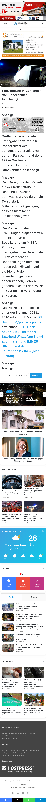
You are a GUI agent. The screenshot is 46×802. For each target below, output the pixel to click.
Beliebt (11, 597)
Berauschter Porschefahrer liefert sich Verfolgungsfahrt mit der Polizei (12, 493)
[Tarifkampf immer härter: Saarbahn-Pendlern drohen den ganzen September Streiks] (8, 607)
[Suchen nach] (43, 24)
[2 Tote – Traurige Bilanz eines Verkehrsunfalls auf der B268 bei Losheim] (34, 699)
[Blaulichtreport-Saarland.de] (23, 23)
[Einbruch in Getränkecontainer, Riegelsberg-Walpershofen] (12, 699)
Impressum (22, 787)
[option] (23, 394)
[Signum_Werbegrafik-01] (23, 44)
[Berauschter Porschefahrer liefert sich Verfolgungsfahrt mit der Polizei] (12, 482)
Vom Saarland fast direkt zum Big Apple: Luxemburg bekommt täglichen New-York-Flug (23, 400)
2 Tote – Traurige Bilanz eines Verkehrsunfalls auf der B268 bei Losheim (33, 710)
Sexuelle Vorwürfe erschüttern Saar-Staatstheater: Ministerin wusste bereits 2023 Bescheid (29, 616)
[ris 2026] (23, 131)
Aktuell (9, 392)
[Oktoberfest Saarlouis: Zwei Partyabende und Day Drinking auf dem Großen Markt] (12, 506)
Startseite (14, 787)
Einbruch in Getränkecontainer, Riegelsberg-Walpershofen (11, 710)
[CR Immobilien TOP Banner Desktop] (23, 11)
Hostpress (23, 784)
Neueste (34, 597)
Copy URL (36, 375)
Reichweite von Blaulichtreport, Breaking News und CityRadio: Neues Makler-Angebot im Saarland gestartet (29, 627)
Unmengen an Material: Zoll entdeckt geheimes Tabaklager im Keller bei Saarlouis (29, 647)
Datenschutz (31, 787)
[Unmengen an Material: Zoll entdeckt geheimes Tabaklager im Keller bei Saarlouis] (8, 648)
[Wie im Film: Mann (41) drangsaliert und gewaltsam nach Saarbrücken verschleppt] (34, 672)
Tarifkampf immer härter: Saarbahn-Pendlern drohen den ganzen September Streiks (28, 606)
